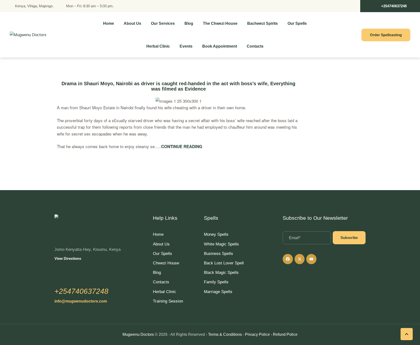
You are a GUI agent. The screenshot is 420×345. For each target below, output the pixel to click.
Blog (157, 272)
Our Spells (162, 253)
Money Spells (216, 234)
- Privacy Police (256, 334)
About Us (161, 244)
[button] (390, 6)
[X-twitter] (300, 259)
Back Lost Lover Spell (224, 263)
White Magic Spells (221, 244)
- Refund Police (284, 334)
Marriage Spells (218, 291)
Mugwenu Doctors (138, 334)
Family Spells (216, 282)
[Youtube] (311, 259)
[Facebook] (288, 259)
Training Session (168, 301)
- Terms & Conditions (224, 334)
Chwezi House (166, 263)
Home (158, 234)
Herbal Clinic (164, 291)
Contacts (161, 282)
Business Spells (218, 253)
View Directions (67, 258)
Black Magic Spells (221, 272)
